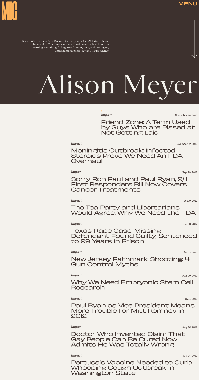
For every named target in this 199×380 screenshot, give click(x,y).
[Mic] (9, 10)
